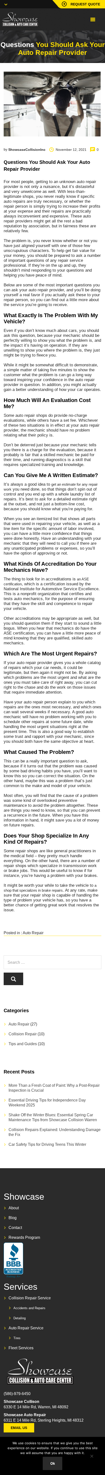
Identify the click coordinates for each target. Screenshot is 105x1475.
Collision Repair (23, 1034)
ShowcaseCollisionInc (26, 150)
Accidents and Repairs (29, 1308)
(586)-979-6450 (17, 1394)
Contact (15, 1228)
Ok (52, 1463)
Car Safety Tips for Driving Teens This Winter (47, 1144)
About (14, 1208)
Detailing (19, 1318)
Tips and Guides (23, 1044)
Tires (17, 1338)
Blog (13, 1218)
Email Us (19, 1428)
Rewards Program (24, 1237)
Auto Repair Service (26, 1328)
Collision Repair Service (30, 1298)
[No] (91, 1456)
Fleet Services (21, 1348)
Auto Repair (33, 933)
